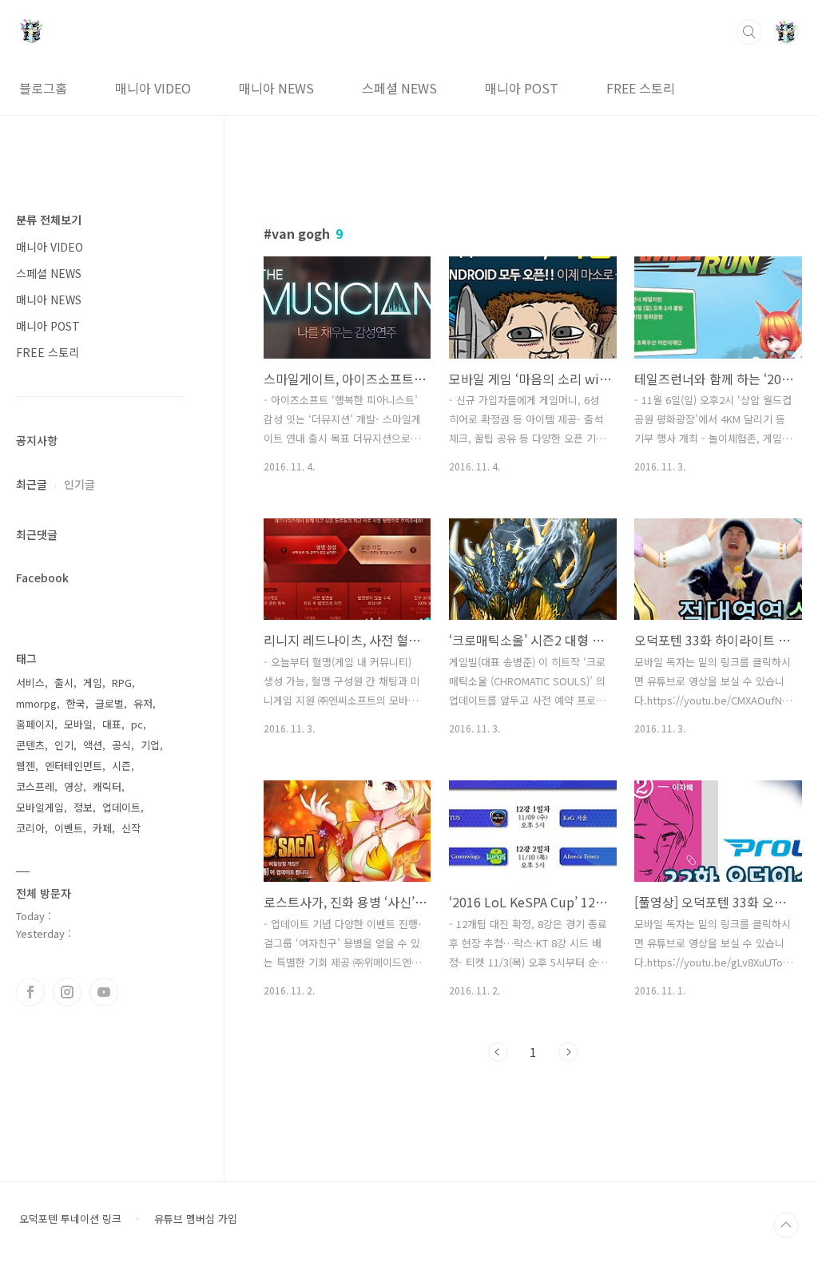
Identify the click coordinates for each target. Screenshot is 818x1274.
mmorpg (36, 703)
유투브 (103, 992)
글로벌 (109, 703)
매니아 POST (521, 87)
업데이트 (121, 807)
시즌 (121, 765)
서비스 (30, 682)
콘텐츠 (30, 744)
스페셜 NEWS (399, 87)
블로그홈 (43, 87)
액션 (92, 744)
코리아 (30, 827)
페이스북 (30, 992)
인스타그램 (67, 992)
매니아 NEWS (276, 87)
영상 (73, 786)
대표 (111, 724)
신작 (131, 827)
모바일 (78, 724)
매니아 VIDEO (153, 87)
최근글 (31, 484)
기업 (150, 744)
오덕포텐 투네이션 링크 (70, 1218)
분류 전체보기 (48, 220)
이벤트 (68, 827)
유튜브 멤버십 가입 (195, 1218)
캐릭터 (107, 786)
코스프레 (35, 786)
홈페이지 (35, 724)
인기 (63, 744)
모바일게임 (40, 807)
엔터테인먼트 (73, 765)
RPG (122, 682)
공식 (121, 744)
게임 (92, 682)
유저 (143, 703)
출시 (63, 682)
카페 (102, 827)
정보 (83, 807)
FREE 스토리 (640, 87)
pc (137, 724)
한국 (75, 703)
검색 (749, 32)
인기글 (79, 484)
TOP (786, 1225)
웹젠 (25, 765)
